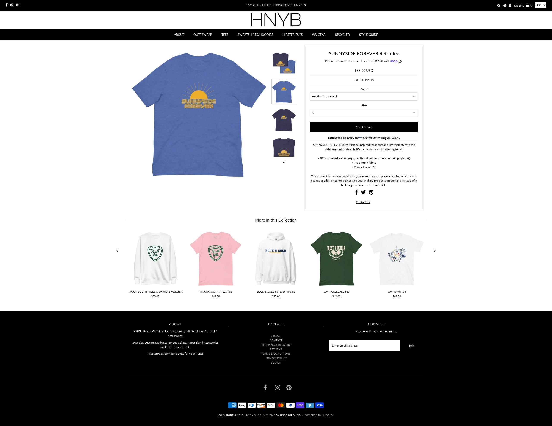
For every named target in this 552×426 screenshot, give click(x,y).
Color (364, 89)
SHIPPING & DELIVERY (276, 345)
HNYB (247, 415)
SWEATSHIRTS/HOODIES (255, 34)
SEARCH (276, 363)
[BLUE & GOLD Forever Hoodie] (276, 259)
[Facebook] (7, 5)
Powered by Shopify (319, 415)
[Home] (505, 6)
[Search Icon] (498, 6)
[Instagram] (11, 5)
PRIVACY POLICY (276, 358)
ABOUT (179, 34)
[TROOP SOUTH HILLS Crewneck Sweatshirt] (155, 259)
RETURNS (276, 349)
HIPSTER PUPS (292, 34)
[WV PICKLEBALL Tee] (336, 259)
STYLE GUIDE (368, 34)
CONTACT (276, 340)
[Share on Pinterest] (371, 193)
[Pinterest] (17, 5)
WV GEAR (319, 34)
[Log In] (510, 6)
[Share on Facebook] (356, 193)
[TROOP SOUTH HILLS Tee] (216, 259)
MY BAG (523, 6)
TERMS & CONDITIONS (275, 353)
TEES (224, 34)
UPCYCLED (342, 34)
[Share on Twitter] (363, 193)
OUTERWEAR (202, 34)
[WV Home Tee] (397, 259)
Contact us (363, 202)
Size (364, 105)
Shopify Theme (264, 415)
